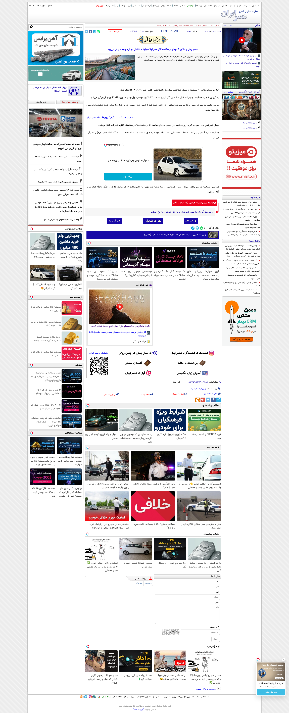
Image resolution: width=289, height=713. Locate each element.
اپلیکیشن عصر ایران (98, 353)
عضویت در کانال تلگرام (121, 118)
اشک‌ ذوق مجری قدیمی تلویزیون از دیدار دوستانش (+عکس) (243, 226)
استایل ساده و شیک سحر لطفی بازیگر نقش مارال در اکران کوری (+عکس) (241, 204)
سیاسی (182, 6)
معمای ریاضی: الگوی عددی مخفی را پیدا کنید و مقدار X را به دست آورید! (243, 269)
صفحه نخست (216, 31)
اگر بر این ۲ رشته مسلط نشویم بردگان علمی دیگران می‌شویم (241, 57)
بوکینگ (139, 583)
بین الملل (156, 6)
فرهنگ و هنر (146, 6)
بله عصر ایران (93, 118)
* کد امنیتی (214, 627)
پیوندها (144, 696)
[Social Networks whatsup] (201, 228)
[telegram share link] (94, 31)
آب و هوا (217, 6)
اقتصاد (175, 6)
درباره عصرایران (178, 696)
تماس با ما (246, 6)
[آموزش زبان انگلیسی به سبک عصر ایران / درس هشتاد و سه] (241, 107)
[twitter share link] (86, 31)
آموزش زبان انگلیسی (189, 373)
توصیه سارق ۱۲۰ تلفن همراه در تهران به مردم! (243, 65)
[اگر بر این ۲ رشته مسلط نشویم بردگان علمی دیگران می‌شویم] (241, 40)
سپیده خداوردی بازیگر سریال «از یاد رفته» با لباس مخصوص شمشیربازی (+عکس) (241, 211)
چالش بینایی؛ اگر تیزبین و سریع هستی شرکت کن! (243, 277)
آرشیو (239, 6)
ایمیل (217, 592)
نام (218, 581)
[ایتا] (197, 400)
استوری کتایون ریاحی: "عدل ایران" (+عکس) (58, 181)
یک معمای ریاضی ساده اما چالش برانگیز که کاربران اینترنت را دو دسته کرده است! (241, 262)
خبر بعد (189, 221)
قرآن (129, 6)
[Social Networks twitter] (197, 228)
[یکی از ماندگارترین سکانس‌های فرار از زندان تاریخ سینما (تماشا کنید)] (119, 307)
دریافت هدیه (271, 692)
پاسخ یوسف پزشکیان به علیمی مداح (61, 219)
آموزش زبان (100, 6)
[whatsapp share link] (98, 31)
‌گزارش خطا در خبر (115, 31)
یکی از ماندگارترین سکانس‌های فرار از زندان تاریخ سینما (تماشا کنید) (120, 326)
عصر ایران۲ (189, 696)
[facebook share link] (90, 31)
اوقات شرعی (208, 6)
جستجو (232, 6)
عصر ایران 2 (110, 6)
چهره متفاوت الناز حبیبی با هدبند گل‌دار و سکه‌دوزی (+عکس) (242, 218)
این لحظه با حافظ (188, 363)
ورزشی (163, 6)
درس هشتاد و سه (250, 123)
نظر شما (215, 577)
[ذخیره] (167, 31)
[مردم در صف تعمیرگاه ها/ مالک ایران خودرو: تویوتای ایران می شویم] (55, 122)
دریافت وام (128, 176)
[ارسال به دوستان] (165, 31)
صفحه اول (255, 6)
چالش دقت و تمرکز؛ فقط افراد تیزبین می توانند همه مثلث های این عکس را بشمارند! (242, 247)
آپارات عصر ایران (135, 373)
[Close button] (283, 659)
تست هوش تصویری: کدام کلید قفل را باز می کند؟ (242, 291)
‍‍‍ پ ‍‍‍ (173, 31)
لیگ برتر (193, 388)
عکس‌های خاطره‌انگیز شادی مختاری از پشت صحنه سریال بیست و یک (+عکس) (243, 233)
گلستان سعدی (133, 363)
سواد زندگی (190, 6)
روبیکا (105, 118)
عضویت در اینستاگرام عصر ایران (189, 353)
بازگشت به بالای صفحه (206, 689)
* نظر (217, 602)
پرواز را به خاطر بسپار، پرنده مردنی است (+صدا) (50, 89)
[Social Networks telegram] (193, 228)
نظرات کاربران (153, 221)
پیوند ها (199, 6)
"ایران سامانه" (138, 709)
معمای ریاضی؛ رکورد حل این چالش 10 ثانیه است (241, 284)
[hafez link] (153, 39)
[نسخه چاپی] (162, 31)
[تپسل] (105, 145)
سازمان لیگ (203, 388)
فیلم (117, 6)
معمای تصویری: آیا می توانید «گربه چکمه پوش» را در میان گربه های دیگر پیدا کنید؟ (242, 255)
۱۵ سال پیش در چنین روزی (135, 353)
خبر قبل (116, 221)
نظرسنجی (225, 6)
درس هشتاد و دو (250, 128)
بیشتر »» (228, 25)
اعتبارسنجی (148, 583)
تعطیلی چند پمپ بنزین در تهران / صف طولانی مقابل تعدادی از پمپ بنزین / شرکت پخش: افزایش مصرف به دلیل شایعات (58, 207)
